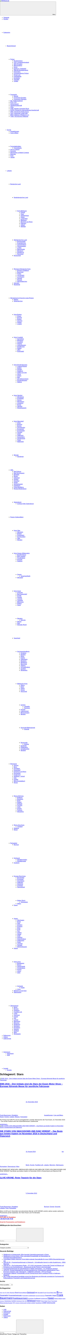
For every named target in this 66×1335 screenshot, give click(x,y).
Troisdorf (20, 826)
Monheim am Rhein (27, 222)
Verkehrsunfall (50, 1303)
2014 (4, 1292)
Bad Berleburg (21, 555)
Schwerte (20, 986)
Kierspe (23, 709)
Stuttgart (16, 1030)
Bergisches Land (15, 184)
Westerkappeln (21, 408)
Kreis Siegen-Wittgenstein (22, 553)
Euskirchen (17, 775)
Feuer (60, 1292)
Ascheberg (20, 339)
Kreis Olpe (17, 530)
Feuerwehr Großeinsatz (28, 1295)
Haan (22, 214)
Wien (15, 1032)
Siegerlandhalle (25, 576)
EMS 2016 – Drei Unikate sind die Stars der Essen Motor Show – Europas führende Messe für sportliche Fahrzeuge (31, 1085)
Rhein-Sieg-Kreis (19, 825)
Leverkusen (20, 277)
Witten (19, 903)
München (16, 1023)
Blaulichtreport (11, 46)
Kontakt (5, 1068)
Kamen (19, 969)
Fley (18, 931)
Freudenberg (21, 558)
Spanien (16, 1029)
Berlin (15, 1007)
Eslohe (23, 658)
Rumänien (17, 1027)
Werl (18, 623)
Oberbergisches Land (20, 240)
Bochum (16, 844)
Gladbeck (20, 371)
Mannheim (17, 1021)
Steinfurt (19, 406)
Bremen (16, 1009)
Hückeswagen (21, 246)
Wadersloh (20, 441)
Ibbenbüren (20, 401)
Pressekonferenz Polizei (21, 73)
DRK (36, 1292)
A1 (6, 1292)
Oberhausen (17, 992)
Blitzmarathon (18, 65)
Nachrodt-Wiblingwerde (28, 727)
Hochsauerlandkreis (23, 651)
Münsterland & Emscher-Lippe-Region (22, 298)
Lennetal (20, 943)
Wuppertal (17, 284)
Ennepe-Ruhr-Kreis (20, 876)
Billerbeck (20, 340)
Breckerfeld (20, 877)
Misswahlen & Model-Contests (19, 152)
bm (63, 1151)
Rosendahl (20, 351)
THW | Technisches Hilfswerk (19, 116)
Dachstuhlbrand (23, 1292)
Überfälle (16, 79)
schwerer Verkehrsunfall (21, 1302)
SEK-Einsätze (18, 64)
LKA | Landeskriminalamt (21, 62)
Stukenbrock (17, 502)
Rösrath (19, 280)
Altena (23, 685)
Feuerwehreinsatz (15, 1295)
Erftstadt (19, 804)
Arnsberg (23, 653)
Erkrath (23, 212)
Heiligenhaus (25, 215)
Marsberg (23, 661)
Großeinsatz (44, 1298)
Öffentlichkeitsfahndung (21, 70)
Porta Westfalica (19, 487)
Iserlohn (23, 705)
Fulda (15, 1013)
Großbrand (37, 1298)
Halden (19, 932)
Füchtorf (19, 432)
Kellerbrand (19, 1301)
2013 (1, 1292)
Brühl (18, 800)
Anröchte (20, 592)
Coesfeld (20, 342)
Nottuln (19, 348)
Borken (19, 319)
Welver (19, 621)
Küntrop (26, 744)
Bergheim (20, 799)
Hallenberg (24, 659)
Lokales (9, 170)
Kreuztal (19, 559)
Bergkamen (20, 963)
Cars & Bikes (14, 133)
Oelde (19, 434)
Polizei (12, 59)
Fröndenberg (21, 968)
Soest (19, 605)
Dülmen (19, 343)
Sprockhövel (21, 887)
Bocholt (19, 317)
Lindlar (19, 247)
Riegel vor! (17, 75)
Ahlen (19, 423)
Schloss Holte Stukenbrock (25, 503)
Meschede (24, 664)
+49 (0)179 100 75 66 (6, 1219)
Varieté (12, 157)
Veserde (26, 729)
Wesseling (20, 811)
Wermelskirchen (22, 281)
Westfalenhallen (22, 859)
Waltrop (19, 382)
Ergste (23, 987)
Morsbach (20, 251)
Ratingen (23, 223)
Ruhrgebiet (13, 843)
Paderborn (17, 485)
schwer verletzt (31, 1303)
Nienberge (20, 456)
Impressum (6, 1052)
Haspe (19, 934)
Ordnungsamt (14, 104)
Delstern (19, 925)
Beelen (19, 426)
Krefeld (16, 779)
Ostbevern (20, 435)
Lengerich (20, 403)
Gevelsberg (20, 881)
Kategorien (6, 32)
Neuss (16, 782)
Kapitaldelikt (17, 76)
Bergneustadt (21, 241)
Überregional (14, 1005)
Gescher (19, 321)
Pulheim (19, 810)
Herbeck (19, 937)
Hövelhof (16, 481)
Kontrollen (17, 78)
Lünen (19, 971)
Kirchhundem (21, 536)
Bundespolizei (18, 61)
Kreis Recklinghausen (20, 365)
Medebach (24, 662)
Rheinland (13, 764)
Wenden (19, 540)
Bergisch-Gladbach (23, 270)
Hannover (17, 1015)
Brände (16, 96)
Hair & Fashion (15, 149)
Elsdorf (19, 802)
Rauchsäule (54, 1301)
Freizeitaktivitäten (15, 146)
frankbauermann (20, 1298)
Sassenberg (21, 437)
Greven (19, 400)
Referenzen (7, 1035)
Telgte (19, 440)
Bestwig (23, 654)
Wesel (16, 829)
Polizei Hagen (44, 1301)
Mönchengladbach (19, 781)
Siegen (19, 574)
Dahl (18, 923)
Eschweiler (17, 773)
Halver (23, 688)
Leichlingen (20, 275)
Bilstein (19, 533)
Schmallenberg (25, 667)
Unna (19, 989)
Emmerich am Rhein (20, 771)
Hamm (16, 948)
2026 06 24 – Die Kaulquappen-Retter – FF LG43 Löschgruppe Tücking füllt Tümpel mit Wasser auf (33, 1265)
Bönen (19, 965)
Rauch (49, 1301)
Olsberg (23, 665)
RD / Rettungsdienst (16, 101)
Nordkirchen (21, 346)
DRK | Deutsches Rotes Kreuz (19, 112)
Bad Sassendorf (22, 594)
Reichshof (20, 254)
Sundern (23, 668)
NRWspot (31, 1301)
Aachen (16, 765)
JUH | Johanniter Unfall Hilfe (19, 113)
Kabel (19, 942)
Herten (19, 375)
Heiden (19, 322)
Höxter (16, 482)
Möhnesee (20, 602)
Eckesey (19, 926)
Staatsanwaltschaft (16, 105)
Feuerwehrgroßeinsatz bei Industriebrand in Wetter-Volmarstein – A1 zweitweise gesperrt (30, 1268)
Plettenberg (24, 747)
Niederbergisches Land (21, 197)
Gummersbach (21, 244)
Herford (16, 479)
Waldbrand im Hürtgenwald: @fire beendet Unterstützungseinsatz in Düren (26, 1254)
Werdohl (23, 750)
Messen (17, 1117)
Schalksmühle (25, 749)
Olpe (18, 538)
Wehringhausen (22, 946)
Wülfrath (23, 226)
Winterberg (24, 670)
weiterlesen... (4, 1124)
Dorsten (19, 369)
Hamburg (16, 1010)
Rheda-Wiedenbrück (20, 488)
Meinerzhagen (25, 712)
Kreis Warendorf (19, 421)
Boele (19, 921)
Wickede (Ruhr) (22, 624)
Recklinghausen (22, 380)
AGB (8, 1055)
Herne (19, 374)
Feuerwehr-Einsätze (20, 97)
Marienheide (21, 249)
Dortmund (17, 858)
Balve (22, 687)
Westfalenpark (21, 861)
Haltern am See (22, 372)
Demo (15, 67)
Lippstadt (20, 600)
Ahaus (19, 316)
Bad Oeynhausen (19, 473)
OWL (11, 470)
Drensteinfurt (21, 427)
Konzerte (13, 151)
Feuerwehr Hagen (50, 1295)
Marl (18, 377)
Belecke (23, 620)
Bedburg (19, 797)
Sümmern (27, 708)
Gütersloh (17, 478)
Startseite (6, 17)
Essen (16, 905)
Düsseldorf (17, 770)
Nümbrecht (20, 252)
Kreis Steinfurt (18, 395)
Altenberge (20, 397)
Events (9, 130)
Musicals (13, 154)
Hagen (16, 918)
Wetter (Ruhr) (21, 900)
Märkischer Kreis (22, 683)
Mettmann (24, 220)
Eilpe (18, 928)
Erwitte (19, 595)
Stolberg (16, 828)
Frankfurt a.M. (18, 1012)
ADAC (8, 1292)
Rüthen (19, 603)
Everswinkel (21, 430)
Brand (17, 1292)
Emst (18, 929)
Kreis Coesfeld (18, 337)
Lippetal (19, 599)
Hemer (23, 690)
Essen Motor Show (51, 1292)
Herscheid (24, 691)
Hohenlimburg (21, 939)
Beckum (19, 424)
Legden (19, 324)
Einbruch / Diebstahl (20, 68)
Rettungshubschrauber (6, 1303)
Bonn (15, 767)
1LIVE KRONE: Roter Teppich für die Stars (20, 1178)
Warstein (20, 618)
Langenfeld (24, 218)
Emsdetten (20, 398)
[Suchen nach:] (8, 1241)
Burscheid (20, 272)
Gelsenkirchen (18, 301)
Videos (5, 1037)
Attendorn (20, 532)
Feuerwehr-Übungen (20, 99)
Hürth (19, 807)
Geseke (19, 597)
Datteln (19, 368)
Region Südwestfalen (16, 517)
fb (58, 1292)
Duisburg (16, 863)
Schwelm (20, 885)
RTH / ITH (13, 102)
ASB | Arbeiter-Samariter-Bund (19, 108)
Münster (16, 455)
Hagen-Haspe (58, 1298)
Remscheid (17, 255)
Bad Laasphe (21, 556)
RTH (14, 1303)
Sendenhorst (21, 438)
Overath (19, 278)
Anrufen (5, 19)
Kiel (15, 1018)
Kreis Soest (17, 591)
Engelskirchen (21, 243)
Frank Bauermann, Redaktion (9, 1115)
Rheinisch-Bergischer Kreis (22, 269)
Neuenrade (24, 742)
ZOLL (12, 107)
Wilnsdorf (20, 577)
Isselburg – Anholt (19, 776)
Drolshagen (20, 535)
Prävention (17, 72)
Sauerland (17, 638)
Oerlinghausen (18, 484)
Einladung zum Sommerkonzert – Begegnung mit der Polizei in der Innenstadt (27, 1267)
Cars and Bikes (58, 1115)
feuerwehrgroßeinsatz (40, 1295)
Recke (19, 404)
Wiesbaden (17, 1034)
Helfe (18, 936)
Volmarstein (24, 902)
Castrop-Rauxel (22, 366)
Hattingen (20, 882)
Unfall (44, 1303)
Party (11, 155)
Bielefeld (16, 474)
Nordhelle (24, 745)
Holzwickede (21, 966)
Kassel (16, 1016)
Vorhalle (19, 945)
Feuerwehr (13, 94)
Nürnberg (17, 1026)
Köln (15, 778)
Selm (18, 972)
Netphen (19, 561)
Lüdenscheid (25, 711)
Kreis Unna (17, 961)
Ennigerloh (20, 429)
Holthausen (20, 940)
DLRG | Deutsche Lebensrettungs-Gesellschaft (24, 110)
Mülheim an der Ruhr (20, 990)
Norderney (17, 1024)
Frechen (19, 805)
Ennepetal (20, 879)
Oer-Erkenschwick (22, 379)
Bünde (16, 476)
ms (26, 1301)
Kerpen (19, 808)
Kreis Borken (18, 314)
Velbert (23, 225)
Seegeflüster (38, 1303)
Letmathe (27, 706)
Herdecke (20, 884)
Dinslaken (17, 768)
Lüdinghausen (21, 345)
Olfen (18, 350)
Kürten (19, 273)
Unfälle (16, 81)
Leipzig (16, 1020)
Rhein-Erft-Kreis (19, 796)
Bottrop (16, 299)
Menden (23, 714)
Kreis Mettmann (22, 211)
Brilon (22, 656)
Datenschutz (7, 1038)
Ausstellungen (14, 131)
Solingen (16, 283)
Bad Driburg (17, 471)
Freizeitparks (18, 148)
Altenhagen (20, 920)
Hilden (23, 217)
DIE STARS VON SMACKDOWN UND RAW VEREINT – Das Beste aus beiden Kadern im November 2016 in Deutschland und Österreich (31, 1133)
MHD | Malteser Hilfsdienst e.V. (19, 115)
